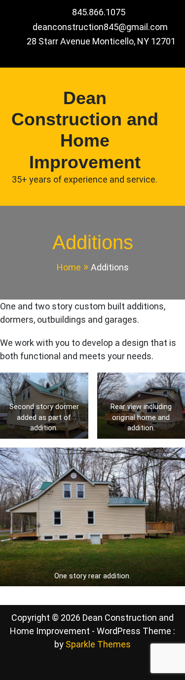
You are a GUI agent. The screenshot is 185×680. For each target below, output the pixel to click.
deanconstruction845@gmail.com (100, 27)
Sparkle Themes (98, 644)
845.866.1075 (98, 12)
